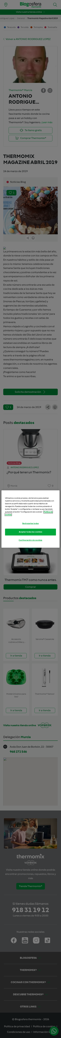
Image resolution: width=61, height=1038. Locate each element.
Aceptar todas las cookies (30, 532)
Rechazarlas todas (30, 523)
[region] (30, 519)
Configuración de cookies (30, 540)
